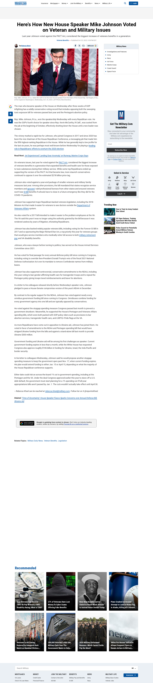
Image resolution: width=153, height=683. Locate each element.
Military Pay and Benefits (77, 678)
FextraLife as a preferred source (76, 424)
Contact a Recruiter (57, 678)
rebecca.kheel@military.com (57, 391)
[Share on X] (79, 46)
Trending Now (110, 205)
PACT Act (63, 162)
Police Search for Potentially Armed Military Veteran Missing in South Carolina (126, 230)
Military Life (106, 3)
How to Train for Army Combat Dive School (127, 210)
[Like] (10, 121)
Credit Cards (37, 678)
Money (64, 3)
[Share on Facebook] (75, 46)
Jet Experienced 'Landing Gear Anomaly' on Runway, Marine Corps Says (56, 155)
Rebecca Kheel (26, 46)
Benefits (88, 3)
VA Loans (18, 678)
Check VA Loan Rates (22, 681)
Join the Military (75, 3)
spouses (31, 189)
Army (89, 678)
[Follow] (10, 114)
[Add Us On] (10, 107)
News (97, 3)
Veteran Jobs (110, 681)
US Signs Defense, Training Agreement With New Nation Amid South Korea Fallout (126, 220)
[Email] (83, 46)
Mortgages (54, 3)
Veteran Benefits (63, 40)
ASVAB (53, 681)
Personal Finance (38, 681)
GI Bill (26, 192)
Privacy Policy (117, 159)
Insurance (44, 3)
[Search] (125, 3)
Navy (89, 681)
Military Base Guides (112, 678)
